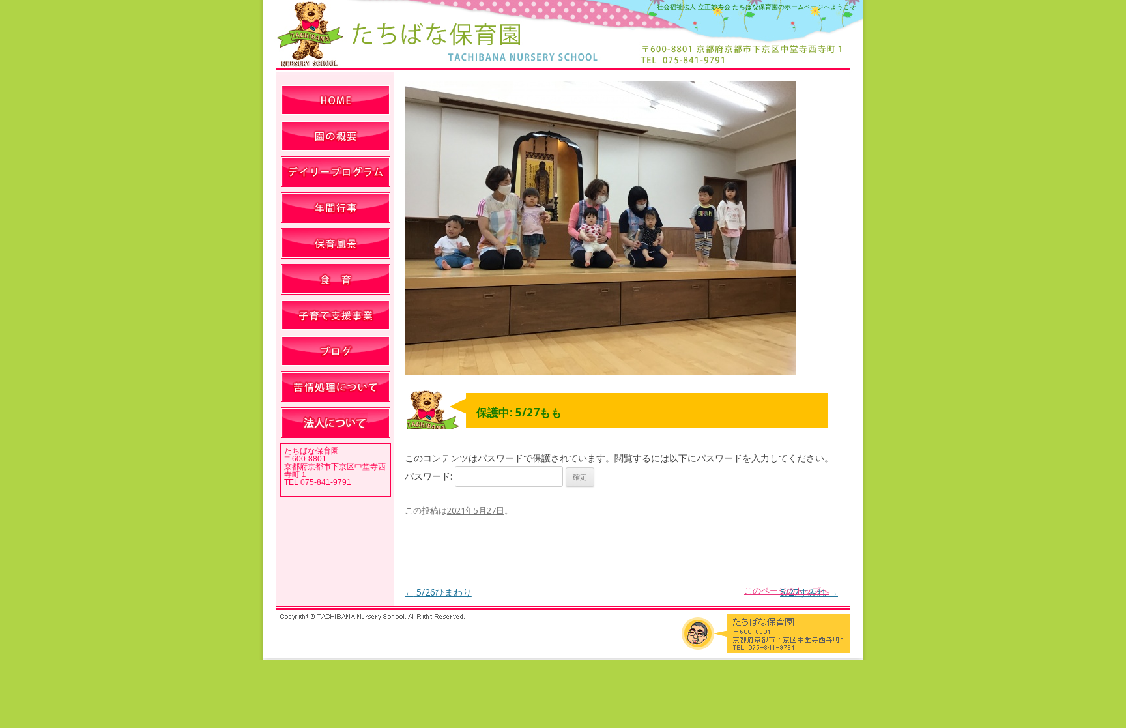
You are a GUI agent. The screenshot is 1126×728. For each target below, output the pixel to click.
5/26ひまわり (438, 592)
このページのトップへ (786, 590)
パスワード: (430, 476)
